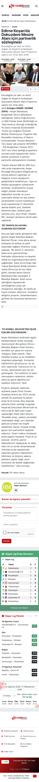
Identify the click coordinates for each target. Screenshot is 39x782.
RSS (6, 762)
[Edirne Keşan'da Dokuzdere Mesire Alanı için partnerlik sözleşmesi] (19, 74)
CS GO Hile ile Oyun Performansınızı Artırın (19, 21)
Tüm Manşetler (9, 744)
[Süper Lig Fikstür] (36, 616)
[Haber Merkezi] (7, 487)
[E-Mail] (16, 490)
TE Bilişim (25, 769)
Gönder (6, 541)
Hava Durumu (28, 731)
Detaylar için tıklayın (19, 608)
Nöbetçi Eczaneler (11, 731)
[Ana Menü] (2, 6)
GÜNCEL (5, 15)
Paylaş (6, 89)
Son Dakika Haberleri (25, 745)
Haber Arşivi (9, 752)
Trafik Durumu (9, 736)
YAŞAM (14, 27)
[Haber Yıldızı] (19, 6)
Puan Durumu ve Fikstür (28, 737)
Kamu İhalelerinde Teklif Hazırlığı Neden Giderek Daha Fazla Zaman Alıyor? (19, 778)
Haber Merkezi (20, 485)
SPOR (25, 15)
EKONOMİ (16, 15)
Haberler (5, 27)
